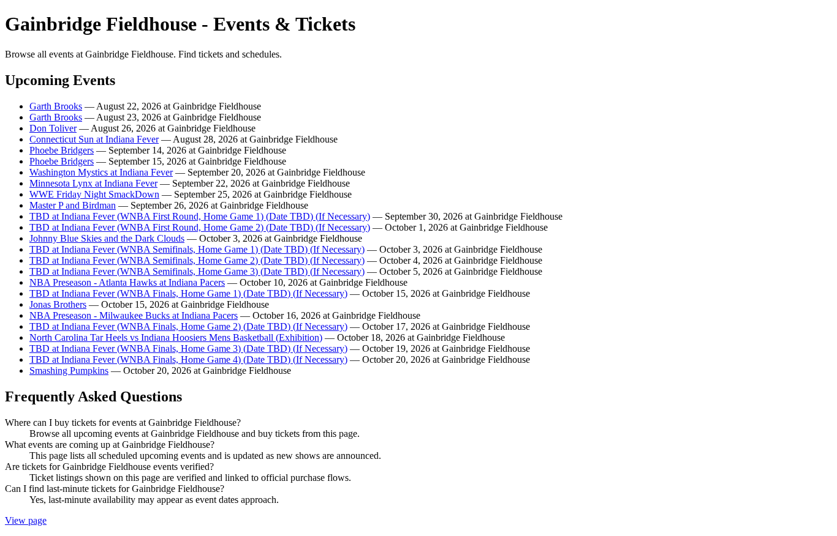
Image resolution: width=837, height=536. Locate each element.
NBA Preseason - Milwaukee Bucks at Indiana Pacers (133, 315)
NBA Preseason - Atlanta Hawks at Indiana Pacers (127, 282)
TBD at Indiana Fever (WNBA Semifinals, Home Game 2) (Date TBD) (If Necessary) (197, 260)
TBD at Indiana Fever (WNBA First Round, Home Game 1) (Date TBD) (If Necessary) (199, 216)
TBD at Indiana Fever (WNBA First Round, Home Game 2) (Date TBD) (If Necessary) (199, 227)
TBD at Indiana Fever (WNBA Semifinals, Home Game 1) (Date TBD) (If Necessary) (197, 249)
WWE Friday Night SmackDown (94, 194)
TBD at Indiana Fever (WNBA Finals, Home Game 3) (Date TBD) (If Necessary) (188, 348)
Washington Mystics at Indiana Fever (101, 172)
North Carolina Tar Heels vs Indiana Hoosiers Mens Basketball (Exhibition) (175, 337)
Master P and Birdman (72, 205)
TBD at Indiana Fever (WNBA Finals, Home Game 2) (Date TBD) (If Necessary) (188, 326)
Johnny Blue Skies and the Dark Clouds (106, 238)
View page (26, 520)
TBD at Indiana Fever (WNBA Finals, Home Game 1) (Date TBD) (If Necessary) (188, 293)
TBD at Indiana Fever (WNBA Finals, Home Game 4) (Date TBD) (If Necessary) (188, 359)
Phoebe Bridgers (61, 150)
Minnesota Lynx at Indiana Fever (93, 183)
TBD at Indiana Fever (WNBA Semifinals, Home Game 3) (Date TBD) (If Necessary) (197, 271)
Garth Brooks (55, 106)
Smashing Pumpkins (68, 370)
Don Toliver (53, 128)
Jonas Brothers (57, 304)
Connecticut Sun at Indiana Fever (94, 139)
